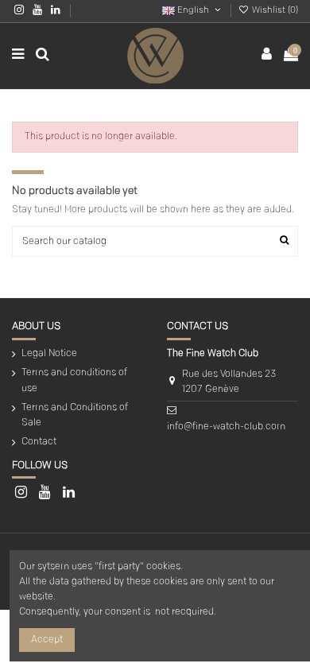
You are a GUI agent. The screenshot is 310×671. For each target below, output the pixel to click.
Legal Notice (49, 354)
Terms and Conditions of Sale (74, 415)
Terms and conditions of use (74, 380)
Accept (47, 640)
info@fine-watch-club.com (226, 427)
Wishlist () (274, 10)
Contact (38, 442)
